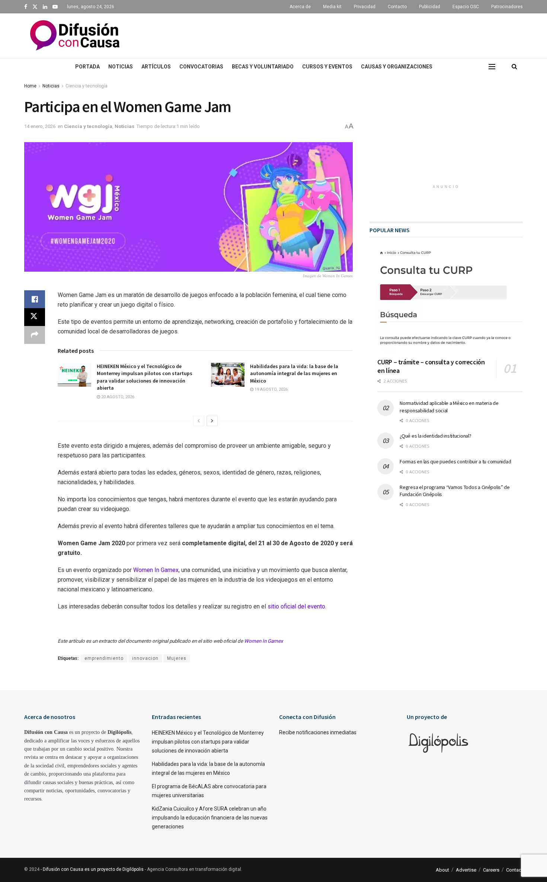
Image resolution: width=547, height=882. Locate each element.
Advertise (466, 870)
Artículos (156, 67)
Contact (514, 870)
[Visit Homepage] (74, 36)
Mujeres (176, 658)
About (442, 870)
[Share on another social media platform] (34, 335)
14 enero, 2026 (39, 126)
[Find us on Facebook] (25, 7)
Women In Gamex (156, 569)
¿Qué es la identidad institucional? (435, 435)
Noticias (120, 67)
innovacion (145, 658)
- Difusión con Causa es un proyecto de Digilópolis (92, 869)
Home (30, 86)
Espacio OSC (465, 6)
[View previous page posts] (198, 421)
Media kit (332, 6)
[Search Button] (514, 66)
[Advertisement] (340, 34)
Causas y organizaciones (396, 67)
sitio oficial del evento (296, 606)
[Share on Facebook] (34, 299)
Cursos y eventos (327, 67)
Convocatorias (201, 67)
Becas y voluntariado (263, 67)
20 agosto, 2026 (117, 396)
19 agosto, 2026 (270, 389)
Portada (87, 67)
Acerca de (300, 6)
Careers (491, 870)
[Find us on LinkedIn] (45, 7)
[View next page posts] (212, 421)
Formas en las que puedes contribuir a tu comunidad (455, 461)
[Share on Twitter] (34, 317)
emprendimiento (104, 658)
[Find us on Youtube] (55, 7)
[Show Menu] (492, 66)
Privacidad (364, 6)
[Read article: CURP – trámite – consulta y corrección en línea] (450, 300)
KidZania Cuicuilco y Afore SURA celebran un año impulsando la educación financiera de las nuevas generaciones (210, 818)
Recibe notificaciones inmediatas (317, 732)
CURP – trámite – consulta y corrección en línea (430, 366)
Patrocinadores (507, 6)
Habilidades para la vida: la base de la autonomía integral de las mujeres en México (294, 373)
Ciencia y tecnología (86, 86)
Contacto (397, 6)
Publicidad (429, 6)
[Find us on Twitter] (35, 7)
